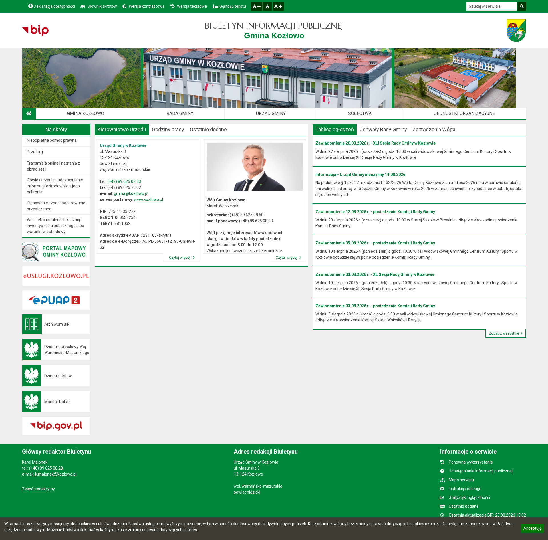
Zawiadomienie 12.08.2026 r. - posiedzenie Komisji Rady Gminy (375, 211)
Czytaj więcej (180, 257)
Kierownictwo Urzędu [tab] (122, 129)
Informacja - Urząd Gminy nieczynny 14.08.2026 (360, 174)
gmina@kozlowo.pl (131, 193)
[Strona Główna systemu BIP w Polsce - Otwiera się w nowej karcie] (35, 30)
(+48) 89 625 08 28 (46, 468)
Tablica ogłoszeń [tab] (334, 129)
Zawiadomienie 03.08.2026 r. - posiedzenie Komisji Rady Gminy (375, 306)
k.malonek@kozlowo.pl (55, 474)
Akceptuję (532, 529)
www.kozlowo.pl (148, 199)
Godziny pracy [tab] (168, 129)
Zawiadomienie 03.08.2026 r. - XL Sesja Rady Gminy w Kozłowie (374, 274)
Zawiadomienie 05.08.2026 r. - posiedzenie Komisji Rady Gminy (375, 243)
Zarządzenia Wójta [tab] (434, 129)
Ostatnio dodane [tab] (208, 129)
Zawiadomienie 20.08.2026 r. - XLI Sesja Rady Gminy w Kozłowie (375, 143)
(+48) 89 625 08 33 (124, 181)
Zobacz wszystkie (504, 333)
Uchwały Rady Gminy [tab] (383, 129)
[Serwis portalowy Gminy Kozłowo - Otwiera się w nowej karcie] (516, 30)
